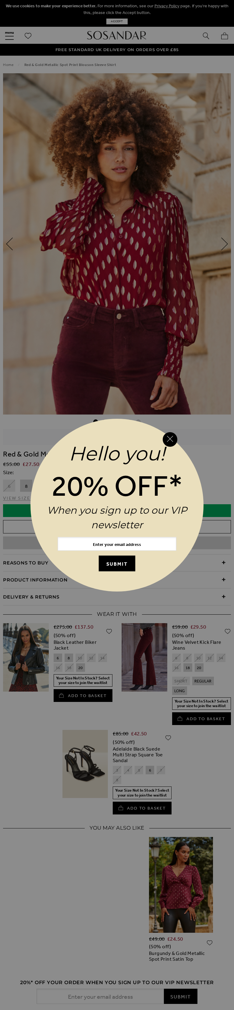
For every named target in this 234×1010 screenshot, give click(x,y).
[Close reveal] (170, 439)
